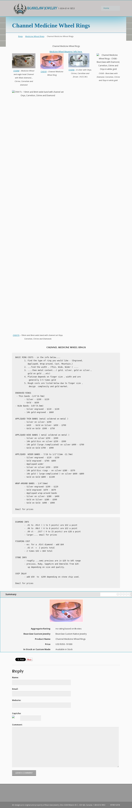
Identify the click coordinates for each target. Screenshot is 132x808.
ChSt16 (44, 71)
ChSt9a (71, 70)
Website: (16, 700)
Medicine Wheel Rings (34, 36)
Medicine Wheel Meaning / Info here (66, 51)
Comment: (17, 724)
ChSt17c (16, 335)
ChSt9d (16, 71)
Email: (15, 689)
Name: (15, 677)
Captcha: (16, 713)
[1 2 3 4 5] (109, 594)
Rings (20, 36)
